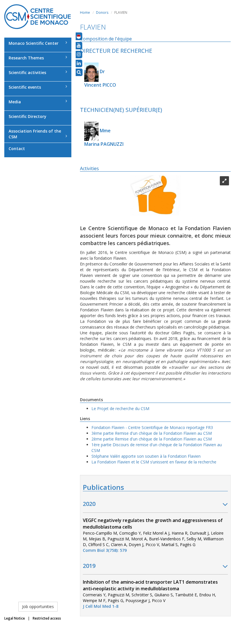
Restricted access (47, 618)
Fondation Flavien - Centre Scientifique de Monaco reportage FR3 (152, 427)
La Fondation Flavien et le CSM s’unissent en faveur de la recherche (153, 462)
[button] (79, 36)
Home (85, 12)
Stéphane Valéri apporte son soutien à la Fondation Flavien (146, 456)
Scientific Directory (27, 116)
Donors (102, 12)
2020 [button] (89, 504)
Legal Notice (14, 618)
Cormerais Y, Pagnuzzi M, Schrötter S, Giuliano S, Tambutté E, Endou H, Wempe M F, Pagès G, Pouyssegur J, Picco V (150, 594)
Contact (17, 148)
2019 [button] (89, 566)
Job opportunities (38, 606)
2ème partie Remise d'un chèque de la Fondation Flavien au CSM (151, 439)
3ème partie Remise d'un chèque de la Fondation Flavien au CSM (151, 433)
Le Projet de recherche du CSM (120, 408)
